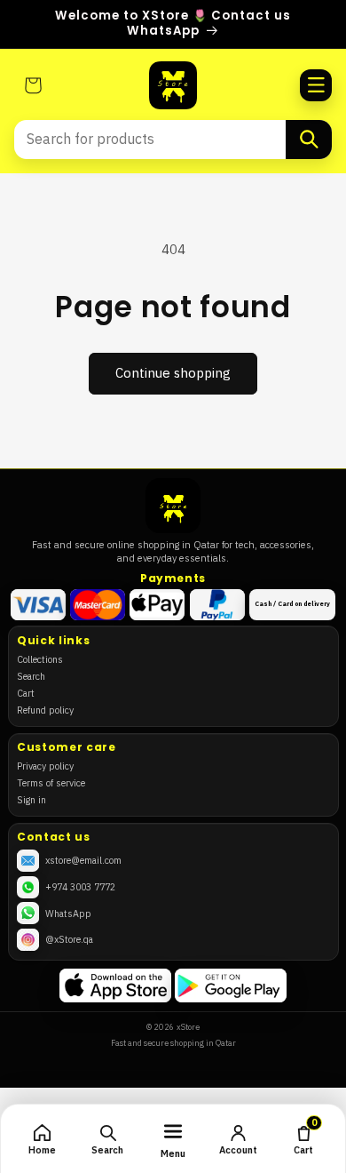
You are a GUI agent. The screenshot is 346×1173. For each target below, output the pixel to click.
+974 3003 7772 (80, 887)
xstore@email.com (83, 860)
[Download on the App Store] (115, 985)
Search (31, 676)
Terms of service (51, 783)
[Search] (309, 139)
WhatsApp (68, 913)
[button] (316, 85)
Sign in (31, 800)
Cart (26, 693)
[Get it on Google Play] (231, 985)
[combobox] (150, 139)
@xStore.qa (69, 939)
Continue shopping (173, 373)
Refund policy (45, 710)
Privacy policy (45, 766)
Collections (40, 659)
